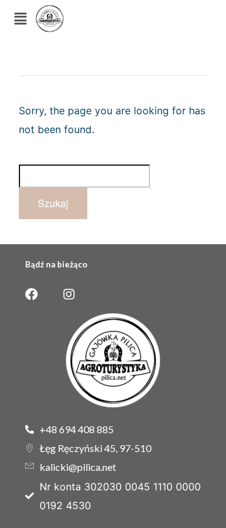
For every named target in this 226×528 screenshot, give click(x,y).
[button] (20, 18)
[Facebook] (31, 294)
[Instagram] (69, 294)
